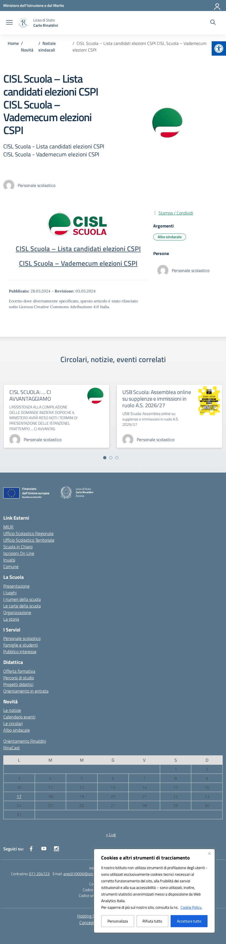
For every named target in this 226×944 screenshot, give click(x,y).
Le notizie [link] (12, 710)
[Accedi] (217, 5)
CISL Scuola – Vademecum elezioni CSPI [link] (78, 263)
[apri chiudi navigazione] (9, 23)
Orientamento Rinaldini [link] (24, 741)
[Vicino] (209, 853)
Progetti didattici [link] (18, 684)
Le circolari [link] (13, 723)
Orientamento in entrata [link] (26, 691)
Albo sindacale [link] (170, 237)
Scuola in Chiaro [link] (18, 546)
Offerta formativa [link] (19, 671)
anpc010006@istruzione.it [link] (85, 874)
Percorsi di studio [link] (18, 677)
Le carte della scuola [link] (22, 606)
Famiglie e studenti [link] (20, 645)
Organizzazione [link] (17, 612)
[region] (154, 891)
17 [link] (19, 796)
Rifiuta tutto (152, 921)
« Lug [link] (111, 834)
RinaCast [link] (11, 747)
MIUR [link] (8, 526)
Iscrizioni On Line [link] (18, 553)
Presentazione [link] (16, 586)
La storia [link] (11, 619)
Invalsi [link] (9, 560)
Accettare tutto (189, 921)
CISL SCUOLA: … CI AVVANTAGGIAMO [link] (30, 395)
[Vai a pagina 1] (104, 457)
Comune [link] (10, 566)
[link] (219, 48)
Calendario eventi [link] (19, 717)
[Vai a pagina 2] (110, 457)
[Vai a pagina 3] (117, 457)
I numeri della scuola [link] (22, 599)
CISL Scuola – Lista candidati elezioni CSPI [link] (78, 248)
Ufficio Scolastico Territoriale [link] (28, 540)
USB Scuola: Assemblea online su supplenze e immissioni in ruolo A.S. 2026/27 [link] (156, 398)
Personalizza (117, 921)
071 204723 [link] (39, 874)
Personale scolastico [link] (22, 638)
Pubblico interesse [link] (19, 651)
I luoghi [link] (10, 592)
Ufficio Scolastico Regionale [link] (28, 533)
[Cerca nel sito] (213, 22)
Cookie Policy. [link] (191, 907)
